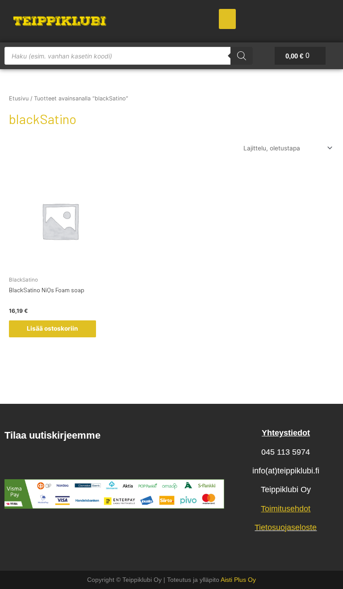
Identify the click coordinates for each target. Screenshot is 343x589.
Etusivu (19, 98)
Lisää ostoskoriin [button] (52, 328)
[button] (227, 19)
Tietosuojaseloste (286, 527)
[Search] (241, 56)
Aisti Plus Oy (238, 579)
